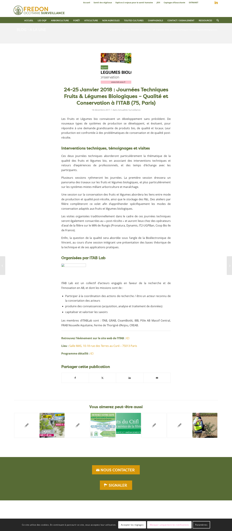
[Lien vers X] (211, 3)
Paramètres (201, 524)
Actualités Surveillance (129, 109)
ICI (127, 338)
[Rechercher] (216, 20)
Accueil (86, 2)
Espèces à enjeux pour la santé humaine (134, 2)
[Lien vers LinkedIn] (216, 2)
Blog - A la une (31, 29)
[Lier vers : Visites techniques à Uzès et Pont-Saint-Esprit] (204, 425)
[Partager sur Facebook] (75, 378)
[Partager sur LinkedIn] (129, 378)
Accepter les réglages (132, 524)
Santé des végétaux (103, 2)
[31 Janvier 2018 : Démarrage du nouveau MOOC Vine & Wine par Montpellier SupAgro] (229, 265)
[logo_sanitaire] (39, 9)
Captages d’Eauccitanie (174, 2)
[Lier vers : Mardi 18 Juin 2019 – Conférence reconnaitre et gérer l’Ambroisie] (52, 425)
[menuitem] (87, 2)
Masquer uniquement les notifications (169, 524)
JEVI (158, 2)
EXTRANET (193, 2)
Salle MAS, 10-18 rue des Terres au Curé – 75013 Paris (103, 346)
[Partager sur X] (102, 378)
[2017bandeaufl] (116, 68)
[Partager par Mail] (157, 378)
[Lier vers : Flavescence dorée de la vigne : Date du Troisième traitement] (77, 425)
